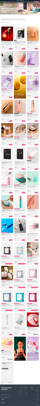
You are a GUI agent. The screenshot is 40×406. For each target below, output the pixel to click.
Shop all (3, 382)
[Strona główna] (20, 4)
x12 (18, 260)
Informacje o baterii (20, 394)
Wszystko (2, 22)
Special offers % (10, 382)
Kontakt (21, 388)
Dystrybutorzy (37, 393)
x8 (4, 260)
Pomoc (32, 390)
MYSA (38, 392)
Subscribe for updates (5, 368)
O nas (38, 388)
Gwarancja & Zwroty (20, 391)
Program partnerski (36, 389)
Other (10, 22)
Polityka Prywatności (6, 397)
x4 (3, 260)
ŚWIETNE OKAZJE (36, 1)
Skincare (6, 22)
